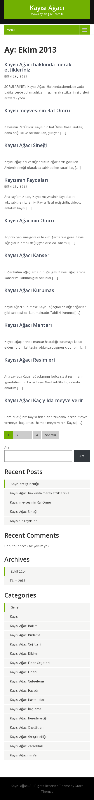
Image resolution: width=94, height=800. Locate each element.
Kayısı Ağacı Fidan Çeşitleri (30, 662)
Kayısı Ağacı (47, 8)
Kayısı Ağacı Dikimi (24, 653)
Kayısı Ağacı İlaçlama (25, 709)
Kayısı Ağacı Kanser (26, 255)
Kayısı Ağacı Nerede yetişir (29, 718)
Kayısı (14, 616)
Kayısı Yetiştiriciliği (25, 484)
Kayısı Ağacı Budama (25, 635)
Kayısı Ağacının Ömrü (29, 220)
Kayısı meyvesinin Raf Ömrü (37, 110)
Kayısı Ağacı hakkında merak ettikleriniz (37, 67)
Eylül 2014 (18, 571)
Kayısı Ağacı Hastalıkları (27, 699)
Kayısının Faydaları (26, 180)
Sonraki (50, 435)
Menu (11, 30)
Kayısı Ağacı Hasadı (24, 690)
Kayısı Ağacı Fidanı (23, 672)
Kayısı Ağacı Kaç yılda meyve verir (43, 400)
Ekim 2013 (17, 580)
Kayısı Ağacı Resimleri (29, 359)
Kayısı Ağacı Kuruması (30, 290)
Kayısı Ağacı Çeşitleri (25, 644)
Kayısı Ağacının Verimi (26, 755)
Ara (6, 447)
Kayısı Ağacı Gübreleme (27, 681)
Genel (15, 607)
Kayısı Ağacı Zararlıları (26, 746)
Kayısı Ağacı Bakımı (24, 625)
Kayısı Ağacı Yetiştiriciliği (28, 736)
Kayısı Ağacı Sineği (25, 145)
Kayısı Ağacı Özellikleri (27, 727)
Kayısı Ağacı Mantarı (28, 325)
